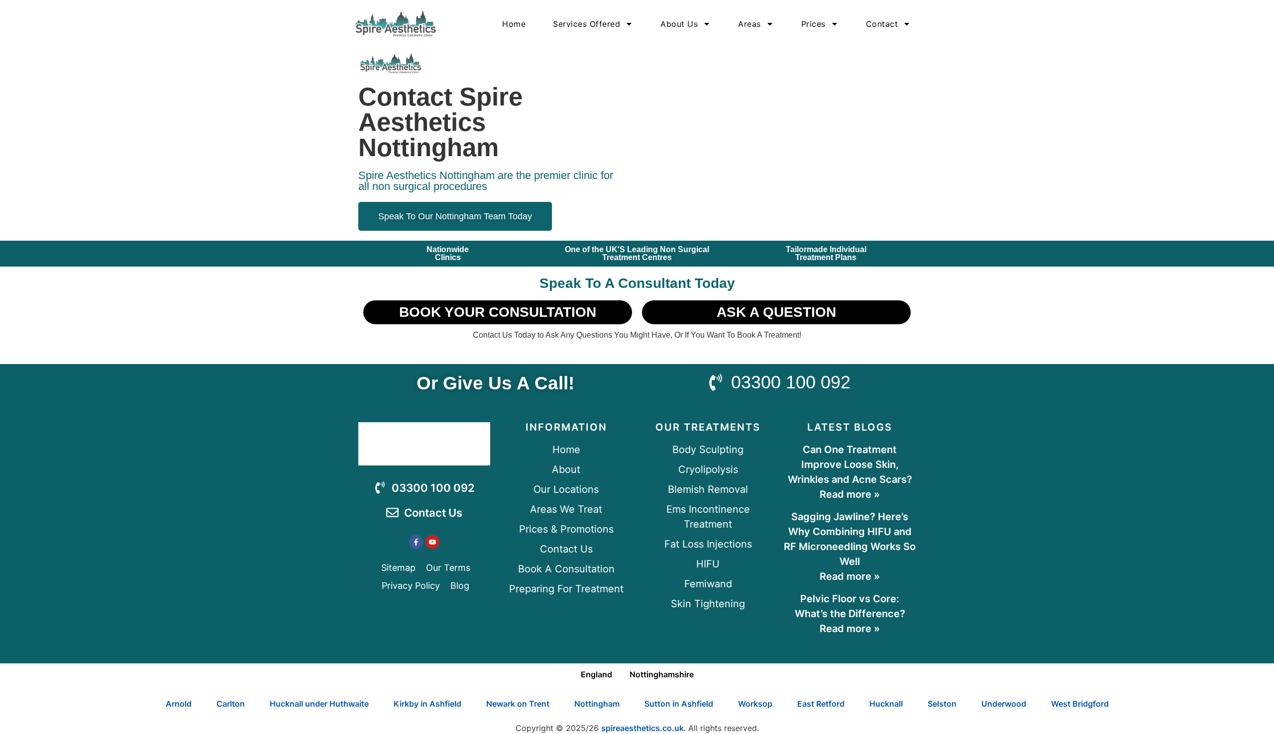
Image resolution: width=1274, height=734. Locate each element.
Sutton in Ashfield (678, 704)
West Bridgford (1080, 704)
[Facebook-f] (416, 542)
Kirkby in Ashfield (427, 704)
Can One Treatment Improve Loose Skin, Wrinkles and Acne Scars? (850, 464)
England (596, 674)
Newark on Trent (517, 704)
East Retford (821, 704)
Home (514, 24)
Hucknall (886, 704)
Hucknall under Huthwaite (319, 704)
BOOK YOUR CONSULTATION (497, 312)
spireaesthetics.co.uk (642, 728)
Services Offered (586, 24)
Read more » (850, 494)
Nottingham (597, 704)
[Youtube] (432, 542)
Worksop (755, 704)
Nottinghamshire (662, 674)
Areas (749, 24)
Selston (942, 704)
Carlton (230, 704)
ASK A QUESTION (776, 312)
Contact (882, 24)
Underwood (1003, 704)
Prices (813, 24)
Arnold (179, 704)
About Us (679, 24)
